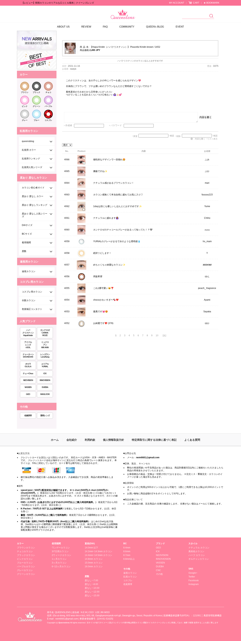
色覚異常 (28, 415)
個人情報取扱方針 (113, 439)
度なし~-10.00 (92, 588)
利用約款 (90, 439)
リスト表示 (212, 139)
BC (125, 543)
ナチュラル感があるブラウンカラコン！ (113, 183)
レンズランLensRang (45, 355)
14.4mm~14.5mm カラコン (98, 555)
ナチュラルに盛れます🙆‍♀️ (106, 218)
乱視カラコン (130, 576)
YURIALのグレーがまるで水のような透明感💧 (116, 241)
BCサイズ (27, 234)
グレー (24, 120)
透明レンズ (45, 415)
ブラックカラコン (26, 555)
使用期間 (56, 543)
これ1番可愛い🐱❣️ (103, 288)
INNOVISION (45, 380)
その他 (126, 568)
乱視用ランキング (31, 158)
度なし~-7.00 (91, 580)
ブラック (36, 92)
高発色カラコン (196, 551)
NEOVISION (28, 380)
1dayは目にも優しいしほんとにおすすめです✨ (117, 206)
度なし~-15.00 (92, 595)
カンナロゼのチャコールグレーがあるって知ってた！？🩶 (123, 230)
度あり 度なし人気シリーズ (34, 215)
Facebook (193, 580)
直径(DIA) (90, 543)
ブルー (36, 120)
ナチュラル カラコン (198, 547)
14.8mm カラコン (94, 559)
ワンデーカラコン (61, 547)
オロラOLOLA (28, 365)
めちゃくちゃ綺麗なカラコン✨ (109, 265)
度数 (24, 251)
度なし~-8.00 (91, 584)
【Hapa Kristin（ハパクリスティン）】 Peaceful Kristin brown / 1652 (125, 47)
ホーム (55, 439)
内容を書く (205, 117)
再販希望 (97, 276)
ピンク (24, 106)
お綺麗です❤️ (100, 323)
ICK (45, 373)
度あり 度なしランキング (34, 205)
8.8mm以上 (129, 559)
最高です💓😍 (100, 311)
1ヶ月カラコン (59, 559)
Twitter (191, 576)
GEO (28, 394)
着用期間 (26, 242)
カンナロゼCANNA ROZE (45, 332)
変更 (135, 136)
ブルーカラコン (25, 562)
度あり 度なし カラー (32, 196)
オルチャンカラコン (198, 559)
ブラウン (24, 92)
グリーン (36, 106)
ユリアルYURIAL (45, 365)
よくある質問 (192, 439)
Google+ (192, 573)
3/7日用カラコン (60, 551)
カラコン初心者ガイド (33, 187)
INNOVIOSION (163, 559)
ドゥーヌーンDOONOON (28, 355)
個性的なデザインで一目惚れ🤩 (109, 159)
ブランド (160, 543)
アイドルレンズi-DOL (28, 345)
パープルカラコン (26, 566)
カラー (20, 543)
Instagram (193, 584)
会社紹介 (71, 439)
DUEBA (45, 387)
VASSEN (27, 387)
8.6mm (126, 551)
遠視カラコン (28, 271)
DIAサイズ (27, 225)
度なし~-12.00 (92, 591)
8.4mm (126, 547)
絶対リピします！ (102, 253)
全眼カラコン (28, 300)
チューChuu (28, 373)
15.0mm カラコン (94, 562)
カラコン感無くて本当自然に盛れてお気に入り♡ (118, 194)
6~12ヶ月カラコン (61, 566)
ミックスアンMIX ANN (45, 345)
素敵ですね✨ (100, 171)
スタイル (193, 543)
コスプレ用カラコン (32, 291)
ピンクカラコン (25, 559)
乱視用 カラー (29, 150)
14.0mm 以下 (91, 547)
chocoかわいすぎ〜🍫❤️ (106, 300)
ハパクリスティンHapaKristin (28, 332)
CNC (158, 570)
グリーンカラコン (26, 574)
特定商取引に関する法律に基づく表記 (154, 439)
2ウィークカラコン (61, 555)
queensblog (28, 141)
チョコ (48, 92)
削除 (178, 136)
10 (157, 335)
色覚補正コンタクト (32, 309)
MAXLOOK (45, 394)
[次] (164, 335)
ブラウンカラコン (26, 547)
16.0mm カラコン (94, 566)
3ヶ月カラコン (59, 562)
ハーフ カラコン (196, 555)
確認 (172, 135)
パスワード (116, 125)
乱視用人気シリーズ (32, 167)
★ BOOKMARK (211, 3)
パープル (48, 106)
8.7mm (126, 555)
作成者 (68, 125)
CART (196, 3)
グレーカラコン (25, 570)
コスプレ (48, 120)
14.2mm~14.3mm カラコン (98, 551)
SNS (190, 568)
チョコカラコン (25, 551)
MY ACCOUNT (176, 3)
